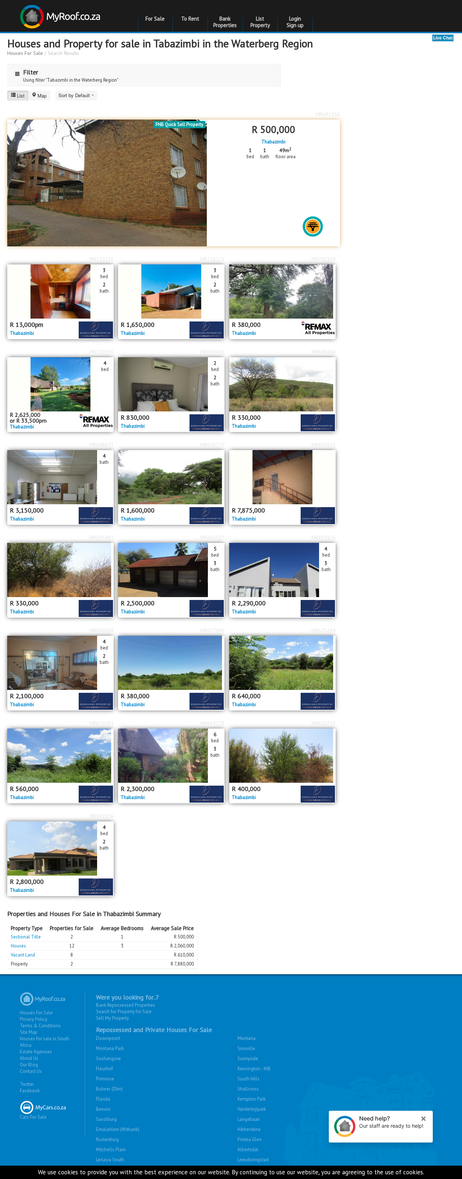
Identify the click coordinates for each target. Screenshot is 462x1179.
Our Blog (29, 1065)
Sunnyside (247, 1058)
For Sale (155, 18)
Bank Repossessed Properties (125, 1005)
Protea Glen (249, 1139)
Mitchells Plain (111, 1149)
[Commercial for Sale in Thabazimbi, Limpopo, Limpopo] (282, 477)
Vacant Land (23, 955)
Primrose (105, 1079)
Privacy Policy (33, 1019)
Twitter (27, 1084)
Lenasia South (110, 1160)
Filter (30, 72)
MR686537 (212, 537)
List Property (260, 22)
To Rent (190, 18)
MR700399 (323, 259)
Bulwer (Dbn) (109, 1089)
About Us (29, 1058)
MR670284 (323, 630)
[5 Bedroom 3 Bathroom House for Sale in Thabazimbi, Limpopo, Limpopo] (171, 570)
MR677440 (212, 630)
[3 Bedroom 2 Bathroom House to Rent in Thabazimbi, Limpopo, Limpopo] (60, 291)
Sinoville (246, 1048)
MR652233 (323, 723)
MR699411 (212, 352)
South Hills (248, 1079)
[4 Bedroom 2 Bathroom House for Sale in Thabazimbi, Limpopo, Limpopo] (60, 663)
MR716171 (212, 259)
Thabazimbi (273, 141)
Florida (103, 1099)
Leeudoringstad (253, 1160)
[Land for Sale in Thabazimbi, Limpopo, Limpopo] (282, 291)
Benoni (103, 1109)
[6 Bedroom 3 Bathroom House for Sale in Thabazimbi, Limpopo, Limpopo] (171, 756)
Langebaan (248, 1119)
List (21, 95)
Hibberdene (249, 1129)
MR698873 (102, 444)
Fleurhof (104, 1069)
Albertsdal (247, 1149)
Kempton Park (251, 1099)
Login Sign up (295, 22)
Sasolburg (106, 1119)
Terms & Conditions (40, 1026)
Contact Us (31, 1071)
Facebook (30, 1091)
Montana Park (110, 1048)
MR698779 (212, 444)
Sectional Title (26, 937)
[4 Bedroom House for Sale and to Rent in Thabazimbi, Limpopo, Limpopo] (60, 384)
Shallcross (248, 1089)
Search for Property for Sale (124, 1012)
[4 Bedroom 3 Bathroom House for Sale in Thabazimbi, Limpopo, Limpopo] (282, 570)
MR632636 (102, 816)
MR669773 (212, 723)
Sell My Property (112, 1018)
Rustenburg (107, 1139)
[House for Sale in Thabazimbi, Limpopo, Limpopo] (282, 384)
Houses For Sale (25, 53)
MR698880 (323, 352)
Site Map (28, 1032)
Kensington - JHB (254, 1069)
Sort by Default (74, 95)
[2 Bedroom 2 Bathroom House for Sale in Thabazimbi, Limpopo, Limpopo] (171, 384)
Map (42, 95)
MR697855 (323, 444)
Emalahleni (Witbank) (117, 1129)
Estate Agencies (36, 1052)
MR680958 (102, 630)
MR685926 (323, 537)
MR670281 (102, 723)
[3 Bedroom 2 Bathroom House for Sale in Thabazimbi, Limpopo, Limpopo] (171, 291)
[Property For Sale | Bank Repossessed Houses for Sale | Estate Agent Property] (61, 14)
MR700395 (102, 352)
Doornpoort (108, 1038)
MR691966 (328, 114)
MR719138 (102, 259)
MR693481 (102, 537)
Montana (246, 1038)
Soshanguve (108, 1058)
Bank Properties (225, 22)
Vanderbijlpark (251, 1109)
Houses (18, 946)
